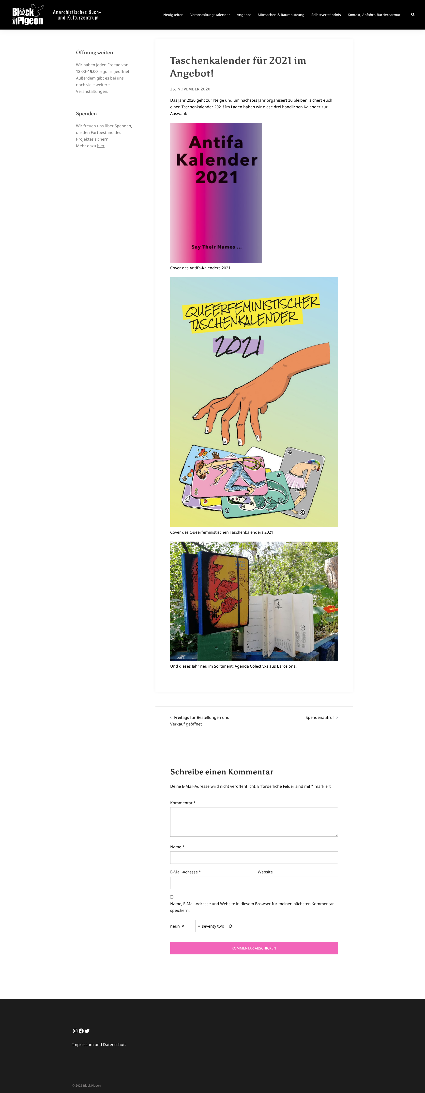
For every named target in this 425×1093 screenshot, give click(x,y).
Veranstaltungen (91, 91)
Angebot (244, 14)
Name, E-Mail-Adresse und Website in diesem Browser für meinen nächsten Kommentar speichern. (252, 907)
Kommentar (183, 802)
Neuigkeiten (173, 14)
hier (101, 145)
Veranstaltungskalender (210, 14)
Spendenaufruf (320, 717)
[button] (413, 15)
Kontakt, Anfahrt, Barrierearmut (374, 14)
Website (265, 872)
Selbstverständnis (326, 14)
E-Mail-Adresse (185, 872)
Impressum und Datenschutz (99, 1044)
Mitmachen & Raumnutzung (281, 14)
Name (177, 847)
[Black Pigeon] (58, 14)
